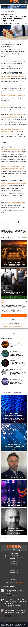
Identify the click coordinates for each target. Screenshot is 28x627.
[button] (26, 301)
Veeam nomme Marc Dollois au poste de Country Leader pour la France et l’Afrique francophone (18, 373)
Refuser (14, 319)
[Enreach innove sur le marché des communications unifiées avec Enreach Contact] (14, 437)
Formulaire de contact (18, 582)
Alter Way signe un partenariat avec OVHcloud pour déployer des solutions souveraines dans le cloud (14, 504)
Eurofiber (3, 42)
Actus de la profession (9, 11)
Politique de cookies (7, 326)
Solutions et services (15, 351)
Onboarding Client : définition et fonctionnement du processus (14, 476)
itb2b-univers (9, 23)
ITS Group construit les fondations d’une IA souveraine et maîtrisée (16, 354)
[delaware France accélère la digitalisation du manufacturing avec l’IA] (5, 381)
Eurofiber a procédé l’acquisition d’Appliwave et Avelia (13, 95)
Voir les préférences (14, 323)
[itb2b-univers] (2, 23)
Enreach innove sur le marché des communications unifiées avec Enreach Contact (14, 448)
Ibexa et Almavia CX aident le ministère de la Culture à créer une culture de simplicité (15, 612)
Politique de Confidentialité (18, 326)
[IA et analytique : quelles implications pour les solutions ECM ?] (2, 590)
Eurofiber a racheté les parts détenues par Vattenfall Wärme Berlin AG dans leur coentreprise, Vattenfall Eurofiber (13, 168)
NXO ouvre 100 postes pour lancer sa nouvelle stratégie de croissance (15, 601)
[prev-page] (2, 538)
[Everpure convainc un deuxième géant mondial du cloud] (14, 253)
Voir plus (13, 387)
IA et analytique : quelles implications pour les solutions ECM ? (15, 592)
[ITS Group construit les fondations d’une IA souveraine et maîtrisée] (5, 353)
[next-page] (5, 538)
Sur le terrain (14, 413)
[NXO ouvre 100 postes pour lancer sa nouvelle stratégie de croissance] (2, 600)
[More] (18, 222)
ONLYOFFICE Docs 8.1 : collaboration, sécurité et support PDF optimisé (7, 231)
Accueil (2, 11)
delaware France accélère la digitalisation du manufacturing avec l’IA (17, 382)
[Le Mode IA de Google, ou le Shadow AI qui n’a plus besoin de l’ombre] (5, 363)
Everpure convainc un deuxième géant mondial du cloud (14, 264)
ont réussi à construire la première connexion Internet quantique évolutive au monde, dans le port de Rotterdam (13, 183)
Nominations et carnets (15, 369)
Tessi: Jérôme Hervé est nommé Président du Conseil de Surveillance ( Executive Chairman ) (14, 532)
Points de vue (13, 360)
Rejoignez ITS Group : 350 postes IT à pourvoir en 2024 (21, 231)
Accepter (14, 315)
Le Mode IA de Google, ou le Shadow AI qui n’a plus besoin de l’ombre (17, 364)
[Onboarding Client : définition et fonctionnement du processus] (14, 465)
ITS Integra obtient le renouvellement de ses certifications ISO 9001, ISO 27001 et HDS (14, 292)
